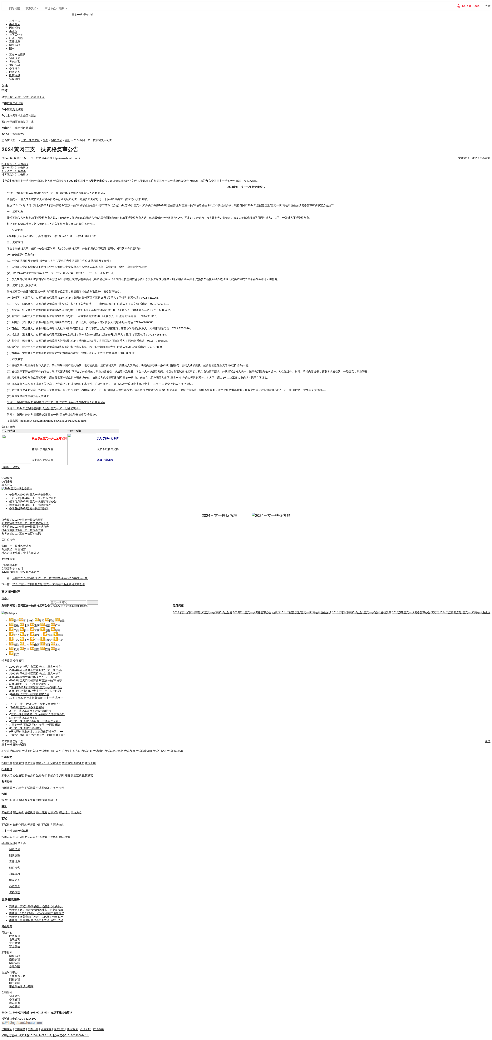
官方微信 (14, 946)
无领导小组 (34, 824)
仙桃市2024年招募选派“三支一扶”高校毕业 (36, 687)
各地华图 (14, 966)
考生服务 (7, 926)
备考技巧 (58, 787)
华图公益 (33, 1029)
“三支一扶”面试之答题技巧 (26, 728)
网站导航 (14, 962)
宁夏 (9, 121)
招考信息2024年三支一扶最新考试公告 (33, 501)
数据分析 (41, 775)
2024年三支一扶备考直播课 (27, 707)
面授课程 (14, 959)
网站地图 (14, 8)
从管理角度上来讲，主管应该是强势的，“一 (37, 731)
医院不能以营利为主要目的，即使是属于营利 (39, 735)
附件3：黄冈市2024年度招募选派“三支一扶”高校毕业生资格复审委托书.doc (52, 414)
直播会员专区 (17, 976)
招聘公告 (7, 763)
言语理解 (18, 800)
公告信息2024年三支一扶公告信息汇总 (33, 498)
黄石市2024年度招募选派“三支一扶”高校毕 (37, 697)
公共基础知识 (44, 787)
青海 (20, 121)
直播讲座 (14, 41)
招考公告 (14, 996)
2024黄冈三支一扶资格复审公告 (252, 612)
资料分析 (53, 800)
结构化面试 (20, 824)
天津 (15, 115)
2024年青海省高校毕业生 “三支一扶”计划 (35, 677)
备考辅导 (14, 68)
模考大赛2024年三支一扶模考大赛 (30, 504)
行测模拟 (41, 836)
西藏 (25, 127)
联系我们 (31, 8)
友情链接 (98, 1029)
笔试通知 (55, 763)
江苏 (15, 97)
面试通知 (78, 763)
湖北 (15, 109)
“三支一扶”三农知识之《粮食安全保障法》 (36, 703)
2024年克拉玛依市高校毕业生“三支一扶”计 (36, 666)
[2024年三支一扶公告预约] (17, 488)
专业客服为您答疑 (42, 459)
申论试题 (18, 836)
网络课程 (14, 45)
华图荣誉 (20, 1029)
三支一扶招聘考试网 (40, 158)
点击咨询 (67, 1012)
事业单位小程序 (54, 8)
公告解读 (18, 775)
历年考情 (64, 775)
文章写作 (53, 812)
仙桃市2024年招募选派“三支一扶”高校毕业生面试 (301, 612)
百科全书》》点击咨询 (15, 167)
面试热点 (58, 824)
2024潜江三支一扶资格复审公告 (411, 612)
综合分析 (18, 812)
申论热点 (76, 812)
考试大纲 (15, 750)
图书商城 (14, 982)
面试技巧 (47, 824)
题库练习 (14, 873)
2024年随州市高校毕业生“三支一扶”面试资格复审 (361, 612)
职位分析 (30, 775)
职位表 (6, 750)
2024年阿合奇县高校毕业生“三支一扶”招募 (36, 670)
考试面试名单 (175, 750)
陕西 (25, 121)
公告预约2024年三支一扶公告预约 (30, 494)
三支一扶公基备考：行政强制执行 (31, 710)
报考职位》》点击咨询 (15, 174)
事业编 (13, 31)
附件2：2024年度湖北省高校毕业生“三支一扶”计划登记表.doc (44, 408)
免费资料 (7, 992)
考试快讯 (14, 61)
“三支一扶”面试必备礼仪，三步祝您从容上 (36, 721)
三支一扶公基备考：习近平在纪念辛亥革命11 (38, 714)
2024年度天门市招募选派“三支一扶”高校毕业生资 (202, 612)
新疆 (15, 121)
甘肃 (31, 121)
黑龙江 (22, 134)
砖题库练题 (8, 843)
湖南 (20, 109)
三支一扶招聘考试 (82, 14)
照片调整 (14, 855)
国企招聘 (14, 27)
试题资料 (14, 78)
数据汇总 (76, 775)
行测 (4, 793)
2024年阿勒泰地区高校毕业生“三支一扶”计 (36, 673)
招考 (45, 140)
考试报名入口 (30, 750)
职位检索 (14, 867)
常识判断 (7, 800)
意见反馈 (85, 1029)
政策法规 (14, 75)
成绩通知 (67, 763)
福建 (36, 97)
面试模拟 (64, 836)
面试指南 (7, 824)
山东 (9, 97)
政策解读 (87, 775)
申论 (4, 806)
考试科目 (98, 750)
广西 (15, 103)
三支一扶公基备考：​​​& (24, 717)
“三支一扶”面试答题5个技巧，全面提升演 (35, 724)
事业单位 (14, 24)
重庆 (31, 127)
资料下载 (14, 892)
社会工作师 (16, 38)
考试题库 (14, 1002)
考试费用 (129, 750)
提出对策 (41, 812)
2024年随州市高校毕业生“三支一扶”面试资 (36, 690)
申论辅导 (18, 787)
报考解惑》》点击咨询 (15, 164)
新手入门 (7, 775)
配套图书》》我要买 (14, 171)
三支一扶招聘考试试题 (15, 830)
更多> (5, 598)
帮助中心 (7, 932)
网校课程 (14, 956)
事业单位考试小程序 (21, 986)
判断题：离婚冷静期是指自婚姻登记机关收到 (36, 906)
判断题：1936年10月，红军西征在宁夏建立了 (36, 913)
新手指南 (7, 952)
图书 (12, 48)
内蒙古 (32, 115)
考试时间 (86, 750)
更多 (487, 741)
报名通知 (18, 763)
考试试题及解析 (114, 750)
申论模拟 (53, 836)
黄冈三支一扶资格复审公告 (34, 605)
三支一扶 (14, 20)
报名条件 (55, 750)
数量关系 (30, 800)
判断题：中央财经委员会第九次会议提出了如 (36, 920)
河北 (20, 115)
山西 (25, 115)
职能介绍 (53, 775)
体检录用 (90, 763)
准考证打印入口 (71, 750)
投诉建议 (7, 1018)
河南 (9, 109)
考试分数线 (159, 750)
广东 (9, 103)
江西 (31, 97)
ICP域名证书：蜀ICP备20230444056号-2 (26, 1035)
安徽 (25, 97)
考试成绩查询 (144, 750)
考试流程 (44, 750)
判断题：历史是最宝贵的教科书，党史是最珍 (36, 909)
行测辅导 (7, 787)
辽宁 (9, 134)
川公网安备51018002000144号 (70, 1035)
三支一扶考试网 (30, 140)
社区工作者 (16, 34)
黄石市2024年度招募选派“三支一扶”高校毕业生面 (460, 612)
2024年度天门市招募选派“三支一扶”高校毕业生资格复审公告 (48, 584)
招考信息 (14, 58)
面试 (4, 818)
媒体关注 (46, 1029)
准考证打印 (43, 763)
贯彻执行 (30, 812)
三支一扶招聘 (17, 54)
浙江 (20, 97)
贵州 (20, 127)
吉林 (15, 134)
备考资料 (18, 660)
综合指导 (64, 812)
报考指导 (7, 769)
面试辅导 (30, 787)
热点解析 (14, 1006)
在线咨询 (14, 939)
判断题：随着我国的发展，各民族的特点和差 (36, 916)
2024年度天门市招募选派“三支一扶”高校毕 (36, 680)
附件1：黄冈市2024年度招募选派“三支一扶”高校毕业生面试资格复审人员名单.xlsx (56, 193)
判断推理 (41, 800)
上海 (42, 97)
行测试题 (7, 836)
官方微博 (14, 942)
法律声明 (72, 1029)
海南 (20, 103)
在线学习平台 (10, 972)
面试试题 (30, 836)
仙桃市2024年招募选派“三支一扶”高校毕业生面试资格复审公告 (50, 578)
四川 (9, 127)
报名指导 (14, 65)
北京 (9, 115)
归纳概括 (7, 812)
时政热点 (14, 71)
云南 (15, 127)
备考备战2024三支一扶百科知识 (28, 508)
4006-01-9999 (10, 1012)
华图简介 (7, 1029)
